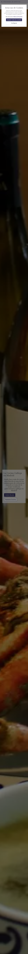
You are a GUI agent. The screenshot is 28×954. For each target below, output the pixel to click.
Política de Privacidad (17, 16)
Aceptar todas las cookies (14, 20)
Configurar (14, 23)
